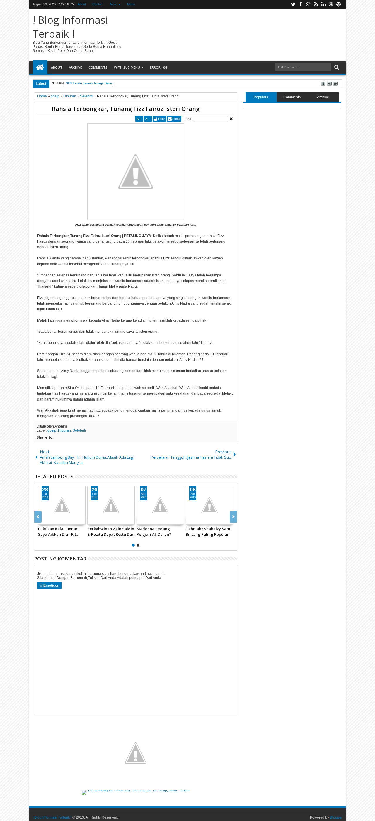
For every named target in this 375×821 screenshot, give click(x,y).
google (308, 4)
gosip (51, 430)
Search (336, 67)
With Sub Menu (127, 67)
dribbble (331, 4)
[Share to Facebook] (88, 520)
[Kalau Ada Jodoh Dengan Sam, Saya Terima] (107, 505)
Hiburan (64, 430)
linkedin (323, 4)
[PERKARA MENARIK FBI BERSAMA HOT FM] (156, 505)
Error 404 (158, 67)
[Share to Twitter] (45, 520)
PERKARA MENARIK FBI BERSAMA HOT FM (152, 531)
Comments (98, 67)
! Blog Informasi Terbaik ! (70, 26)
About (82, 4)
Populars (261, 97)
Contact (97, 4)
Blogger (336, 817)
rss (316, 4)
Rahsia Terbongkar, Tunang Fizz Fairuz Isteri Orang (126, 109)
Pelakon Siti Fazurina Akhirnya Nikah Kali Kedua (53, 531)
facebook (300, 4)
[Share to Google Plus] (51, 520)
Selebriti (79, 430)
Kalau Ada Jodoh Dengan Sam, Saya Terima (106, 531)
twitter (293, 4)
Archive (75, 67)
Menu (131, 4)
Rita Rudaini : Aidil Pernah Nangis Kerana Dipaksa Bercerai (203, 531)
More (113, 4)
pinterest (338, 4)
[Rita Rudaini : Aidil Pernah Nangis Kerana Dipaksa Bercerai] (205, 505)
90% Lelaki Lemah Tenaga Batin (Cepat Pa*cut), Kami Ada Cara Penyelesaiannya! (124, 83)
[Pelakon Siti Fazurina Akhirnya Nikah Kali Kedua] (58, 505)
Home (40, 67)
